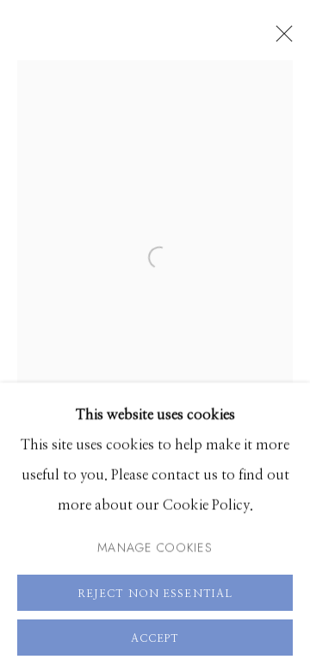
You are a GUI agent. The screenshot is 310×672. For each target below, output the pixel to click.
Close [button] (280, 39)
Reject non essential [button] (155, 593)
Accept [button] (155, 637)
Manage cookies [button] (155, 546)
